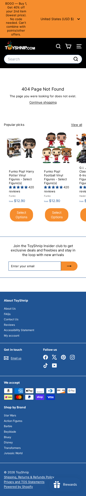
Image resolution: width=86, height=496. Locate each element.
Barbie (8, 426)
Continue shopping (43, 102)
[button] (18, 187)
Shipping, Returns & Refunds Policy (29, 477)
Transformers (12, 448)
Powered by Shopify (18, 486)
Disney (8, 442)
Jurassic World (13, 453)
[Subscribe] (69, 266)
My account (11, 335)
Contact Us (11, 319)
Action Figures (13, 421)
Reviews (9, 324)
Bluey (7, 437)
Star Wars (10, 415)
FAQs (7, 314)
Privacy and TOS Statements (24, 482)
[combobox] (43, 59)
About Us (10, 308)
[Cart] (68, 46)
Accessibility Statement (19, 330)
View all (76, 125)
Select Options (21, 214)
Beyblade (10, 431)
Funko (12, 195)
